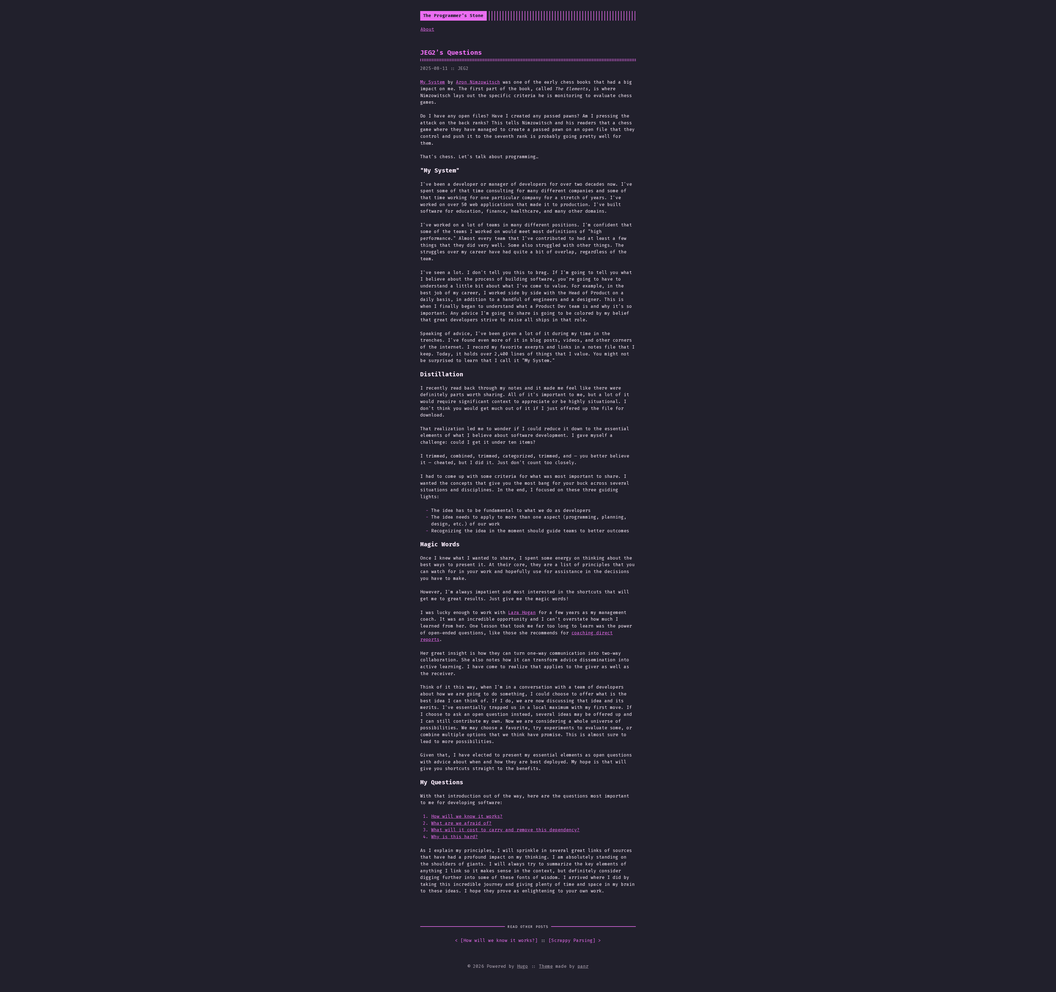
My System (432, 82)
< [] (496, 940)
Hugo (522, 966)
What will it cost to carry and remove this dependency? (505, 830)
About (427, 29)
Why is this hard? (454, 837)
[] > (575, 940)
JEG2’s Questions (451, 52)
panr (583, 966)
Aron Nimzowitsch (478, 82)
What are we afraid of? (461, 823)
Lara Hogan (522, 612)
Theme (546, 966)
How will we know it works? (467, 816)
